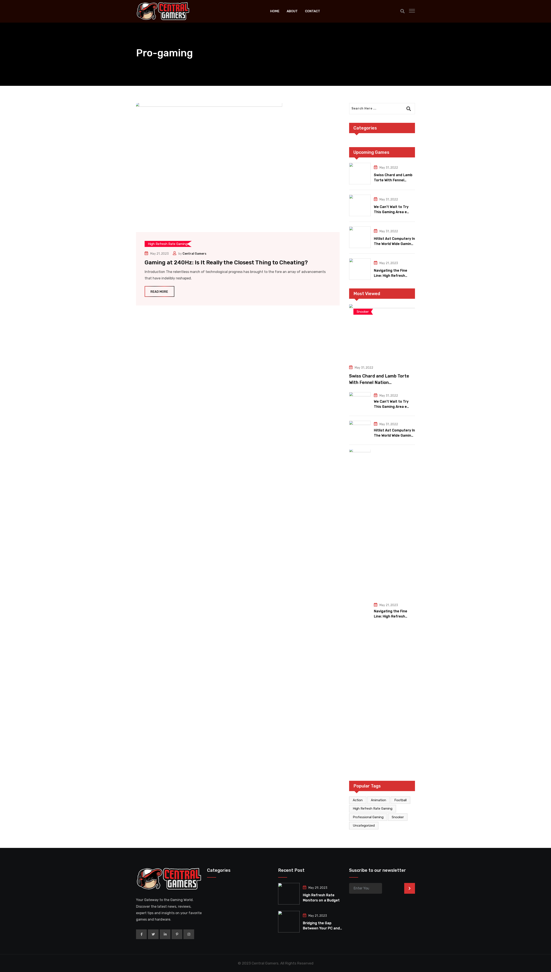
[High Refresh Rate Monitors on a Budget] (289, 893)
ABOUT (292, 11)
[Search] (402, 11)
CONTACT (312, 11)
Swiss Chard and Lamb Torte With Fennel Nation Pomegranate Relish (379, 382)
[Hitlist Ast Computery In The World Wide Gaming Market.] (360, 237)
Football (400, 800)
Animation (378, 800)
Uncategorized (364, 825)
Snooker (398, 817)
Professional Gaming (368, 817)
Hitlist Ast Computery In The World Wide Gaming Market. (394, 244)
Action (358, 800)
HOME (274, 11)
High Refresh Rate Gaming (372, 808)
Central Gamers (194, 254)
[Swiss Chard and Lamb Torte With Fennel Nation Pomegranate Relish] (360, 173)
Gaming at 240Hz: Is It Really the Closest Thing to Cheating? (226, 262)
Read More (159, 292)
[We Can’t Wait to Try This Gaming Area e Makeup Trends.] (360, 205)
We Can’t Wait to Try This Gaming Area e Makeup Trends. (391, 212)
